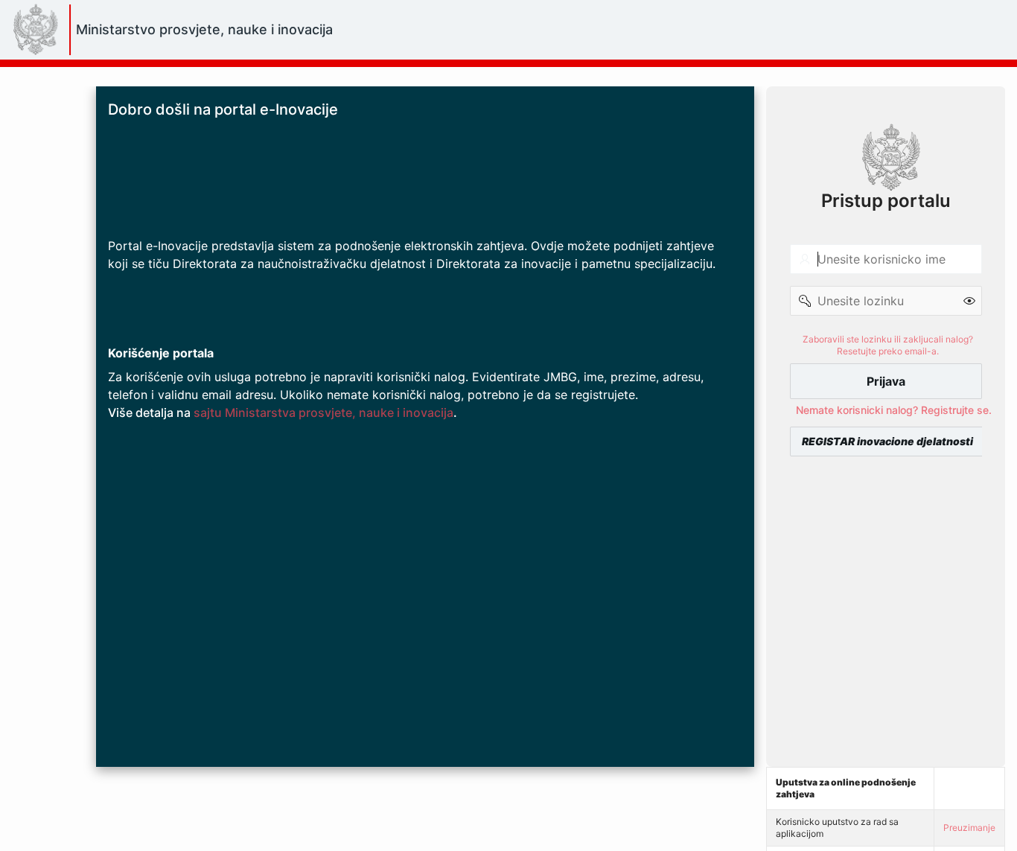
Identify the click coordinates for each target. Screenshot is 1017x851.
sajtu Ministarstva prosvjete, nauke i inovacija (323, 412)
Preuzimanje (969, 827)
